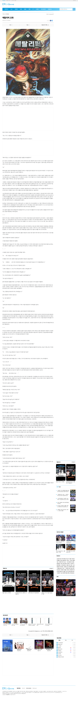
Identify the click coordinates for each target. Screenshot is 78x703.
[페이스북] (50, 20)
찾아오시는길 (35, 688)
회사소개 (74, 0)
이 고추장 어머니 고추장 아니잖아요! (23, 625)
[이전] (72, 532)
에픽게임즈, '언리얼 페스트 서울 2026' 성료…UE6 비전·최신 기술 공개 (66, 565)
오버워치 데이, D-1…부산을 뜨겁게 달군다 (71, 542)
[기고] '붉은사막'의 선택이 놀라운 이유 (70, 552)
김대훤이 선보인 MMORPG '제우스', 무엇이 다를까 (62, 510)
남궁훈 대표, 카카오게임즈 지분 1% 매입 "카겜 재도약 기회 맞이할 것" (66, 558)
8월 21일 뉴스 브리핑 (6, 592)
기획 (29, 9)
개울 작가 (39, 650)
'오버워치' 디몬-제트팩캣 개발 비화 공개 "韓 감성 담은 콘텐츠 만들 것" (63, 491)
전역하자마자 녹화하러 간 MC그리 (7, 625)
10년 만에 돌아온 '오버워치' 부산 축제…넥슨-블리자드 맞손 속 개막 (62, 499)
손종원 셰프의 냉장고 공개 (40, 625)
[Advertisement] (18, 118)
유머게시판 (43, 9)
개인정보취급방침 (28, 688)
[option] (66, 543)
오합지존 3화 (19, 649)
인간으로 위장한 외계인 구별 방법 (48, 625)
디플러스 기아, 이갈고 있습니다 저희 (46, 593)
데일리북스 (19, 650)
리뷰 (21, 9)
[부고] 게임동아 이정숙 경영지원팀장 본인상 (63, 503)
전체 (59, 640)
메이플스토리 (59, 644)
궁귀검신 (5, 646)
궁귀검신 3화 (29, 649)
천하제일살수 (5, 650)
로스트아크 (59, 655)
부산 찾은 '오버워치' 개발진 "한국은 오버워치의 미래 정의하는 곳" (62, 506)
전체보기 (51, 568)
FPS (72, 640)
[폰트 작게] (47, 20)
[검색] (74, 9)
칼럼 (25, 9)
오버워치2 (59, 650)
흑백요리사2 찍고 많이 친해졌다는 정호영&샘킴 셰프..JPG (32, 625)
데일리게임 (3, 0)
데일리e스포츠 (8, 0)
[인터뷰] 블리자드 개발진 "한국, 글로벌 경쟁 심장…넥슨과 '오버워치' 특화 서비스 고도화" (66, 571)
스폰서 (37, 9)
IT (33, 9)
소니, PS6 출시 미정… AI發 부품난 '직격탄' (60, 552)
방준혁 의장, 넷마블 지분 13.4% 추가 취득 (60, 542)
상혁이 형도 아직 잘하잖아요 (33, 592)
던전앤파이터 (59, 652)
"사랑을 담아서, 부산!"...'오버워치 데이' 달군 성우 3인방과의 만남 (62, 495)
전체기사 (6, 9)
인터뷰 (16, 9)
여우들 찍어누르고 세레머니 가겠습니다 (21, 593)
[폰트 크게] (49, 20)
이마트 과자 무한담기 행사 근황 (15, 625)
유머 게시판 (5, 615)
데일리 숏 (5, 568)
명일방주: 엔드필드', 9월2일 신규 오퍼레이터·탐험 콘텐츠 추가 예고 (66, 566)
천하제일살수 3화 (49, 649)
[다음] (74, 532)
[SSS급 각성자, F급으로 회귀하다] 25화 (39, 649)
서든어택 (59, 653)
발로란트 (59, 647)
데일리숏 (50, 9)
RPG (66, 640)
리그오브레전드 (60, 642)
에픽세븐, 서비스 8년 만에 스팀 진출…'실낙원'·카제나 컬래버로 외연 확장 (66, 563)
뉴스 (11, 9)
